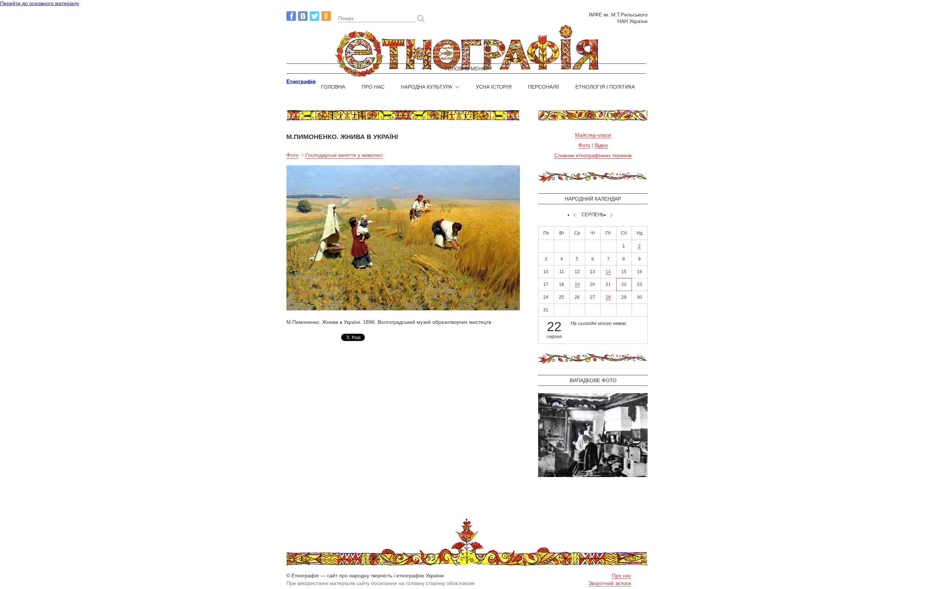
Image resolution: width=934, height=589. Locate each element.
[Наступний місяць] (611, 215)
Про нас (373, 87)
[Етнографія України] (467, 51)
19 (577, 284)
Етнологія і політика (605, 87)
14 (608, 271)
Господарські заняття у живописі (344, 155)
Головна (333, 87)
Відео (601, 145)
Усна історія (494, 87)
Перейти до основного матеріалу (39, 3)
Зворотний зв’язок (609, 583)
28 (608, 297)
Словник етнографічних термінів (593, 155)
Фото (292, 155)
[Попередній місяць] (574, 215)
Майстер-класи (593, 135)
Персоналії (543, 87)
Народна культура (426, 87)
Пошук (346, 18)
